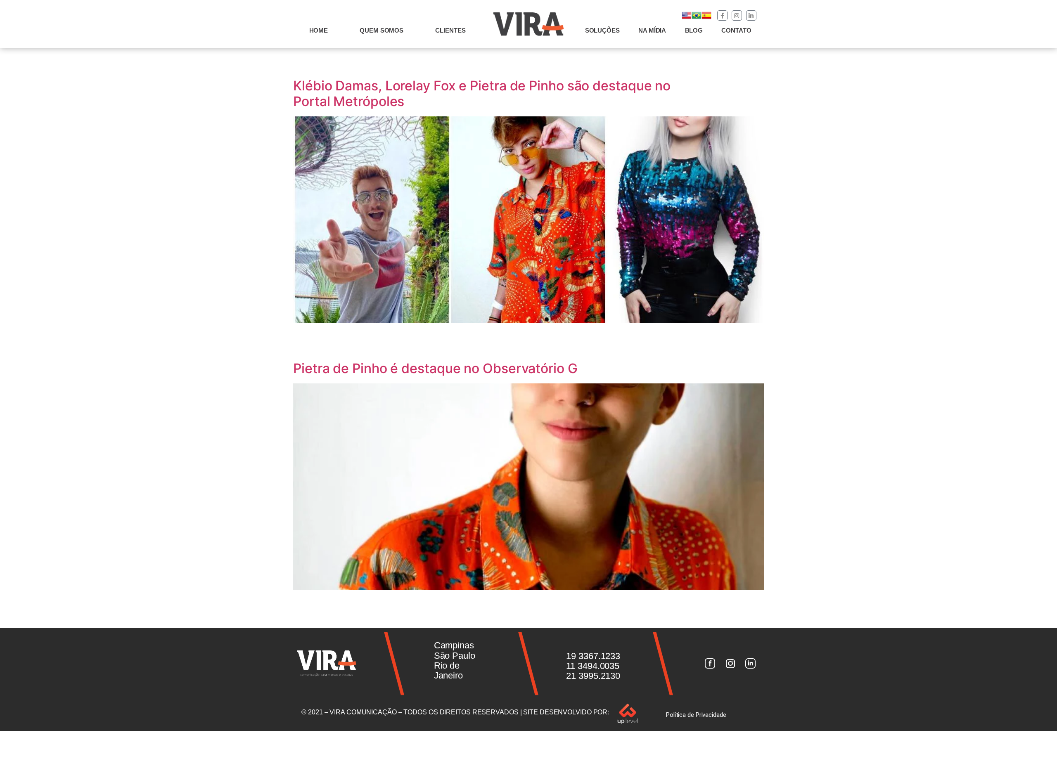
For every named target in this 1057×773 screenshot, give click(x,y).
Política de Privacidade (696, 715)
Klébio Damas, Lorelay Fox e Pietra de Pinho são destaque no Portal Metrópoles (482, 93)
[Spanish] (706, 18)
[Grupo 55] (709, 663)
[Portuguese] (697, 18)
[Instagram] (737, 15)
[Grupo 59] (750, 663)
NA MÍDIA (652, 30)
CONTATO (736, 30)
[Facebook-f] (722, 15)
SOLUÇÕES (602, 30)
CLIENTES (450, 30)
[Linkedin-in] (751, 15)
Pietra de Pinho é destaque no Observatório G (435, 368)
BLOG (694, 30)
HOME (318, 30)
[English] (687, 18)
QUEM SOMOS (381, 30)
